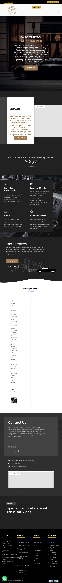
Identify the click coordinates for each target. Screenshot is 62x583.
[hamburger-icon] (58, 11)
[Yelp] (12, 451)
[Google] (18, 451)
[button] (4, 578)
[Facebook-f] (8, 451)
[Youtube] (15, 451)
